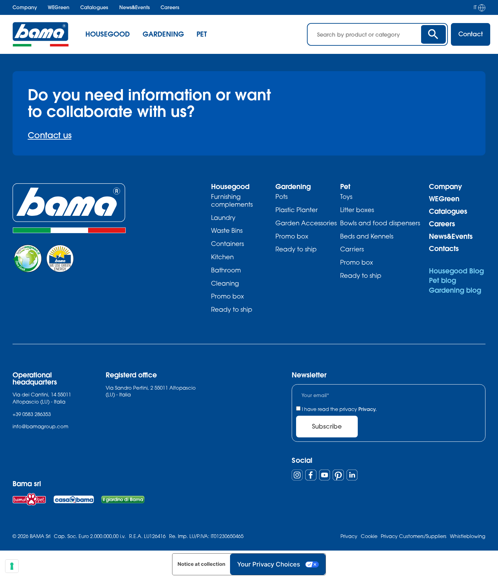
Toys (346, 196)
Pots (281, 196)
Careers (170, 7)
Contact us (49, 135)
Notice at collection (201, 564)
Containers (227, 243)
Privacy (348, 536)
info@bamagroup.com (40, 426)
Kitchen (222, 257)
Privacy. (367, 409)
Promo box (227, 296)
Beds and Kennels (366, 236)
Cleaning (225, 283)
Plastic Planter (296, 209)
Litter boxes (357, 209)
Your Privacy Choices (268, 564)
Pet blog (442, 280)
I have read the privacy (339, 409)
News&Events (134, 7)
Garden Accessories (306, 223)
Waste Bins (227, 230)
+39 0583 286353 (32, 414)
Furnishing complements (232, 200)
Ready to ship (231, 309)
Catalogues (94, 7)
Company (25, 7)
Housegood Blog (456, 270)
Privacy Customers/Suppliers (414, 536)
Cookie (369, 536)
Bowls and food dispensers (380, 223)
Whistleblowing (467, 536)
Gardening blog (455, 290)
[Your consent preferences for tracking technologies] (11, 566)
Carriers (352, 249)
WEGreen (58, 7)
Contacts (444, 248)
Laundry (223, 217)
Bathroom (226, 270)
